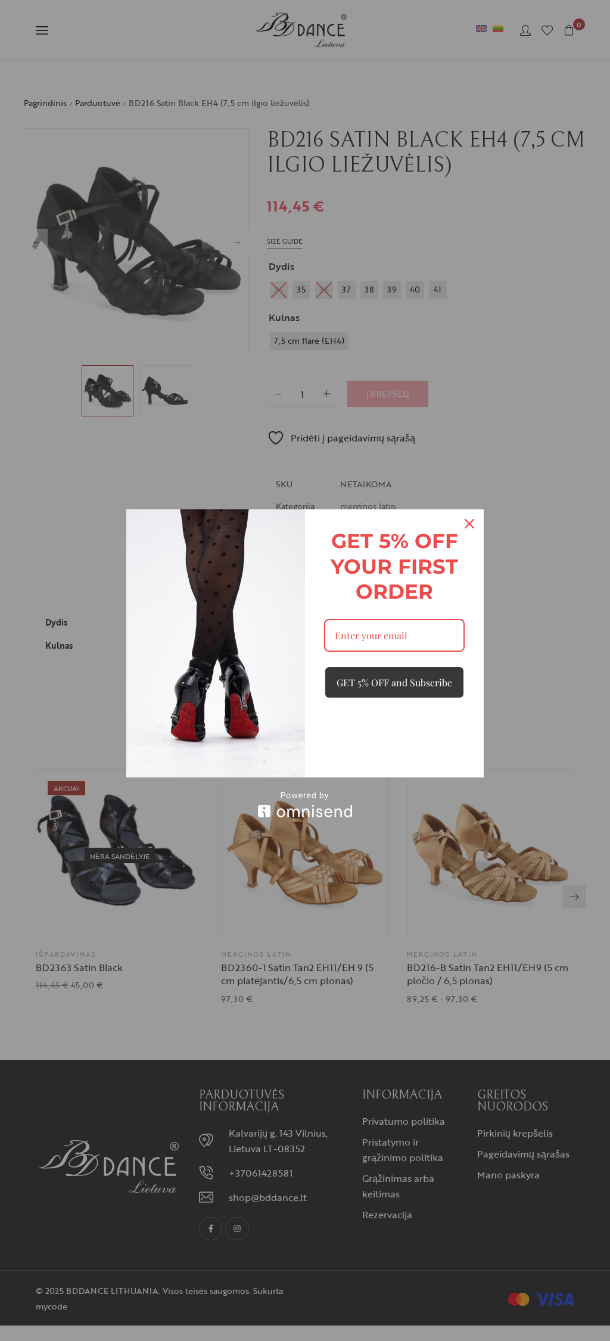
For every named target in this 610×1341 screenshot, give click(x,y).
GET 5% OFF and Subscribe (394, 682)
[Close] (469, 523)
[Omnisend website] (305, 804)
